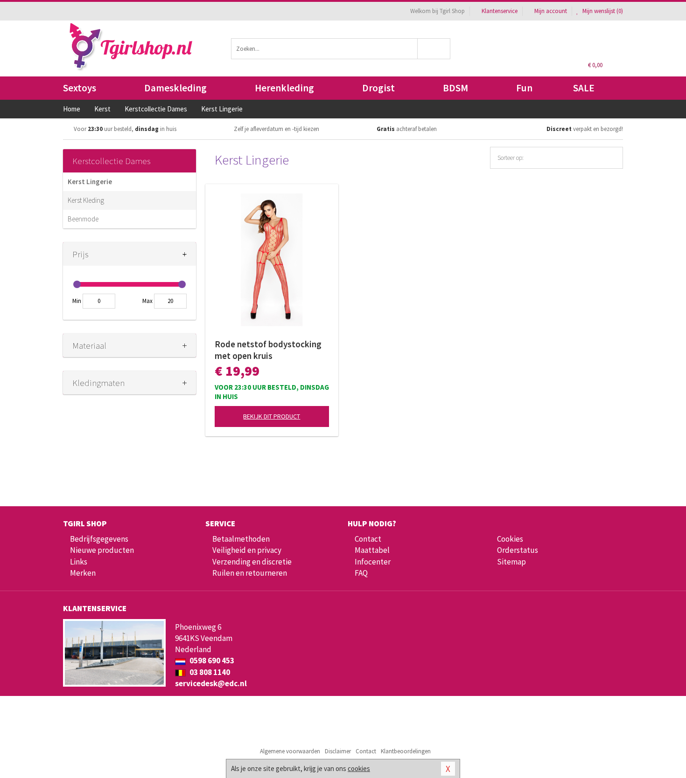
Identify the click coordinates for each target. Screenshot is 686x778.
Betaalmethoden (241, 539)
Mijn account (550, 11)
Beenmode (83, 218)
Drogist (378, 88)
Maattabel (372, 550)
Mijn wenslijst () (602, 11)
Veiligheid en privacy (246, 550)
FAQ (361, 573)
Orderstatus (517, 550)
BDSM (455, 88)
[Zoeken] (434, 48)
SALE (584, 88)
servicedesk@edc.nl (211, 683)
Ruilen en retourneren (249, 573)
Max (147, 301)
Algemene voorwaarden (290, 751)
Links (78, 562)
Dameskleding (175, 88)
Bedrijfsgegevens (99, 539)
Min (76, 301)
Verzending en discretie (252, 562)
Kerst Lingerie (90, 181)
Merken (83, 573)
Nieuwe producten (102, 550)
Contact (368, 539)
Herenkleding (284, 88)
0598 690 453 (211, 660)
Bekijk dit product (271, 416)
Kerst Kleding (86, 200)
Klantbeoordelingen (406, 751)
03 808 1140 (209, 672)
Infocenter (373, 562)
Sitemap (511, 562)
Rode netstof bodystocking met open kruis (268, 349)
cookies (359, 768)
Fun (524, 88)
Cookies (510, 539)
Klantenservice (500, 11)
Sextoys (79, 88)
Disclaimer (338, 751)
